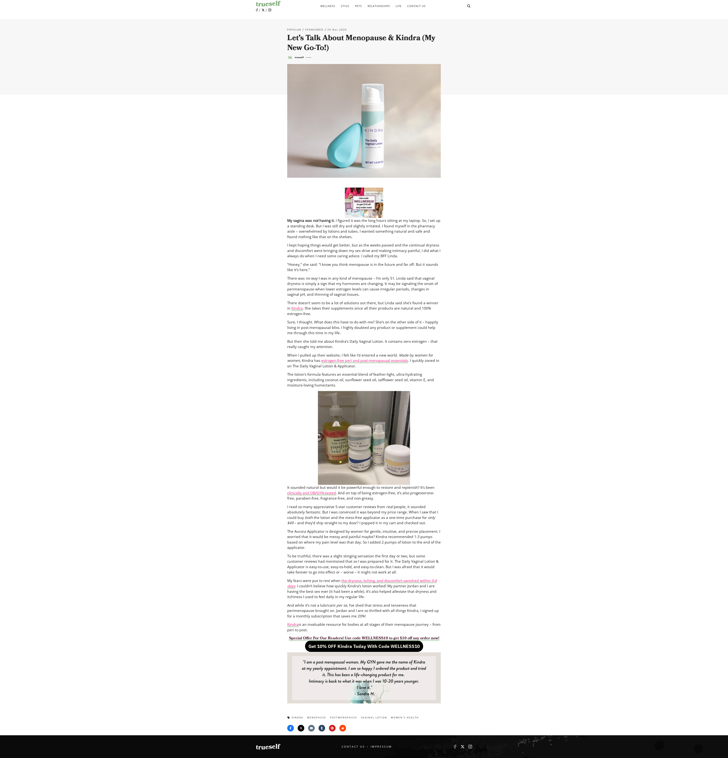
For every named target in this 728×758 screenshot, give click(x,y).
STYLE (345, 6)
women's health (405, 717)
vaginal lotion (374, 717)
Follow (263, 10)
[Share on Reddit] (342, 728)
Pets (358, 6)
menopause (316, 717)
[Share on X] (301, 728)
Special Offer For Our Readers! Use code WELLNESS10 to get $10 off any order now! (364, 638)
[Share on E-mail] (311, 728)
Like (257, 10)
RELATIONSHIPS (379, 6)
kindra (297, 717)
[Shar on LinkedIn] (321, 728)
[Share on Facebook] (290, 728)
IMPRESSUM (381, 746)
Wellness (327, 6)
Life (398, 6)
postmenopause (343, 717)
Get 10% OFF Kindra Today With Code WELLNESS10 (364, 646)
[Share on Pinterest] (332, 728)
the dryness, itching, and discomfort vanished (380, 580)
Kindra (293, 624)
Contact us (416, 6)
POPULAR (294, 29)
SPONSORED (314, 29)
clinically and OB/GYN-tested (311, 492)
